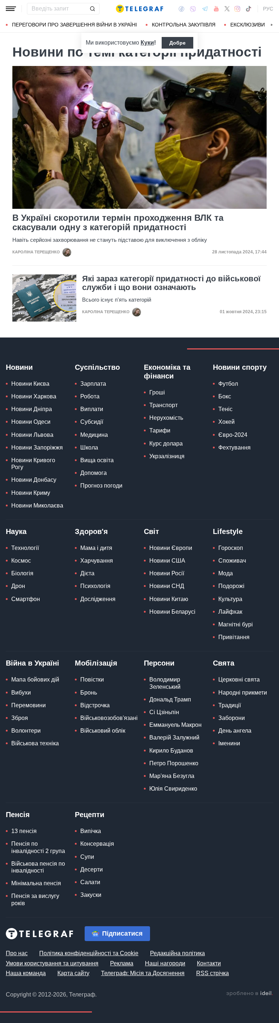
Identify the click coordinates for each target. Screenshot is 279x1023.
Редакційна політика (177, 953)
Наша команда (26, 973)
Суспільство (97, 367)
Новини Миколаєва (37, 505)
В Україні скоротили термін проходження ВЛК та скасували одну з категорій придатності (117, 222)
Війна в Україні (32, 663)
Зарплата (93, 384)
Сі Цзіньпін (164, 712)
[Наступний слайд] (271, 25)
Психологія (95, 586)
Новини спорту (240, 367)
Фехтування (234, 447)
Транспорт (163, 405)
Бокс (224, 396)
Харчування (96, 561)
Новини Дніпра (31, 409)
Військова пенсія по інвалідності (38, 867)
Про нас (17, 953)
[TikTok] (248, 9)
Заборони (231, 718)
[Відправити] (92, 9)
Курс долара (166, 443)
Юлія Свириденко (173, 789)
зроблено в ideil (249, 993)
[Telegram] (205, 8)
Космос (21, 561)
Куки (147, 43)
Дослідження (98, 599)
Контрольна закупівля (183, 25)
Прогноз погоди (101, 485)
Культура (230, 599)
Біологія (22, 573)
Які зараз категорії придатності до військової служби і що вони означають (171, 283)
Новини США (167, 561)
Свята (223, 663)
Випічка (90, 831)
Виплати (91, 409)
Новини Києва (30, 384)
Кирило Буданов (171, 750)
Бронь (88, 692)
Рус (268, 9)
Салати (90, 882)
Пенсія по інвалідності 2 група (38, 847)
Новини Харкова (33, 396)
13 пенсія (24, 831)
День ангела (234, 731)
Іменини (229, 743)
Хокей (226, 422)
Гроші (157, 392)
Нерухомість (166, 418)
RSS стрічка (212, 973)
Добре (177, 43)
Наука (16, 531)
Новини (19, 367)
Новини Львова (32, 435)
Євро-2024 (232, 435)
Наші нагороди (165, 963)
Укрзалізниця (167, 456)
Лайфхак (230, 612)
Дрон (18, 586)
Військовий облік (102, 731)
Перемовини (28, 705)
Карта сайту (73, 973)
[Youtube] (216, 9)
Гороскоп (230, 548)
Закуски (90, 895)
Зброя (19, 718)
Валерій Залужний (174, 737)
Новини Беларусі (172, 612)
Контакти (209, 963)
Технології (25, 548)
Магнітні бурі (235, 624)
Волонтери (26, 731)
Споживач (232, 561)
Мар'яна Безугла (171, 776)
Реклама (121, 963)
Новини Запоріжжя (37, 447)
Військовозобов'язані (109, 718)
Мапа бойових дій (35, 679)
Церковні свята (239, 679)
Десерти (91, 869)
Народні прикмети (242, 692)
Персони (159, 663)
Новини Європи (170, 548)
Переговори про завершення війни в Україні (74, 25)
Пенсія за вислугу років (35, 899)
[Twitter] (227, 8)
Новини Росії (166, 573)
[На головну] (139, 9)
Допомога (93, 473)
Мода (225, 573)
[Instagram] (237, 8)
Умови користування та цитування (52, 963)
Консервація (97, 844)
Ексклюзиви (247, 25)
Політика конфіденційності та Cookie (88, 953)
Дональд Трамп (170, 699)
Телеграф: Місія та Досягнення (143, 973)
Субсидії (91, 422)
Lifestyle (228, 531)
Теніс (225, 409)
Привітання (234, 637)
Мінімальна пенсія (36, 883)
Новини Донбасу (33, 480)
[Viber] (193, 9)
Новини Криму (30, 493)
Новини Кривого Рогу (33, 463)
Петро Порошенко (173, 763)
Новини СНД (166, 586)
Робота (90, 396)
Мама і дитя (96, 548)
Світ (151, 531)
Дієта (87, 573)
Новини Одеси (30, 422)
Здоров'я (91, 531)
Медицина (94, 435)
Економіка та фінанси (167, 371)
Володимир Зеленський (165, 682)
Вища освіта (97, 460)
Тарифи (159, 430)
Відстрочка (95, 705)
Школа (89, 447)
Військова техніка (35, 743)
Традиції (229, 705)
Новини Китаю (168, 599)
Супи (87, 857)
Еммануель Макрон (175, 725)
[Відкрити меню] (11, 9)
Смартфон (25, 599)
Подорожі (231, 586)
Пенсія (18, 815)
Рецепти (89, 815)
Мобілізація (96, 663)
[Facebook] (181, 8)
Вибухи (21, 692)
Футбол (228, 384)
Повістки (92, 679)
